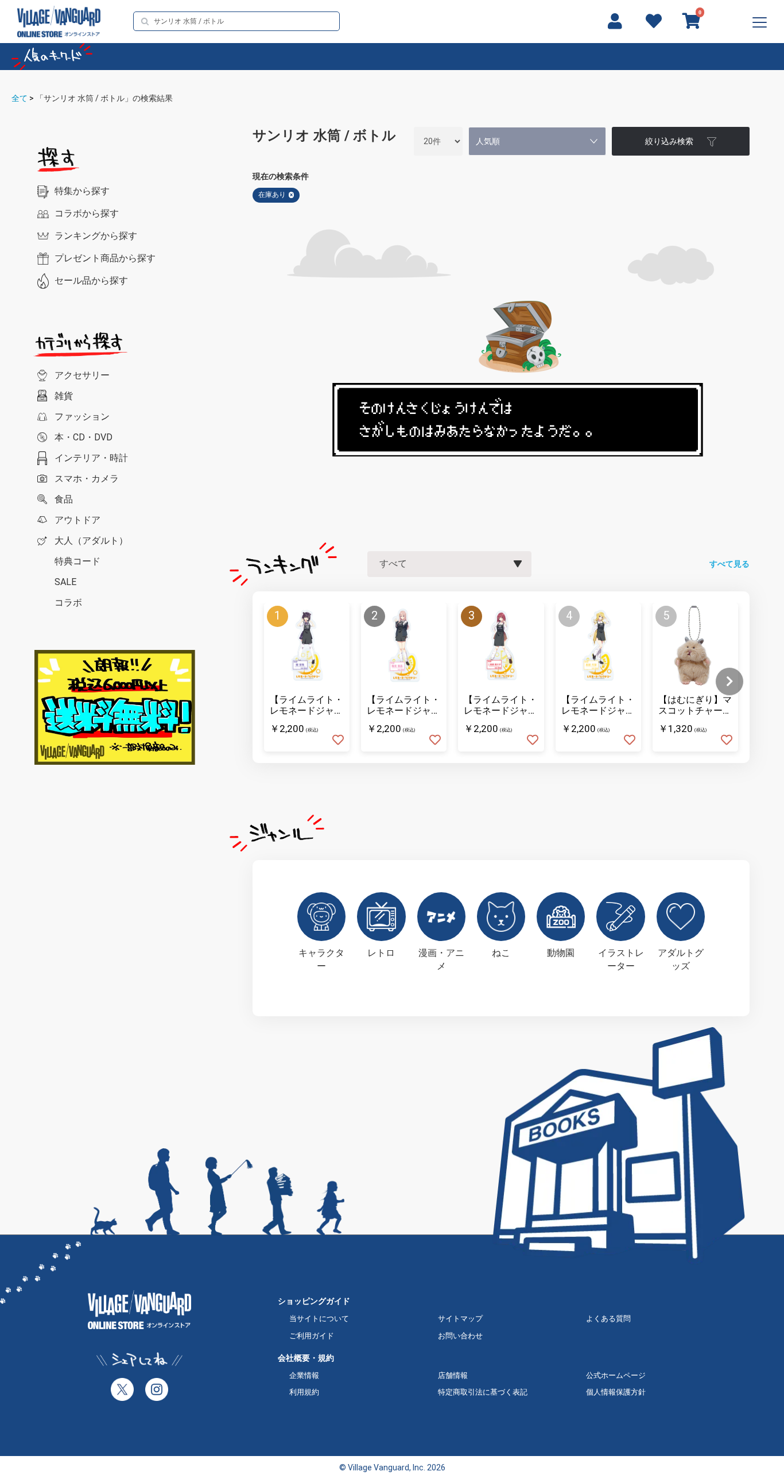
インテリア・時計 (91, 457)
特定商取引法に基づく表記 (482, 1392)
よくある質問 (608, 1318)
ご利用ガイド (311, 1335)
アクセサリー (82, 375)
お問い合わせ (460, 1335)
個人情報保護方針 (616, 1392)
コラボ (68, 602)
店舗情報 (453, 1375)
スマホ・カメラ (87, 478)
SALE (65, 581)
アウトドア (77, 519)
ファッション (82, 416)
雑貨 (64, 395)
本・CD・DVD (83, 437)
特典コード (77, 561)
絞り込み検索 (669, 141)
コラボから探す (87, 213)
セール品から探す (91, 280)
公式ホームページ (616, 1375)
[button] (729, 681)
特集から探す (82, 190)
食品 (64, 499)
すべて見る (729, 563)
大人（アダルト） (91, 540)
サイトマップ (460, 1318)
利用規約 (304, 1392)
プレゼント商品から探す (105, 258)
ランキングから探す (96, 235)
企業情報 (304, 1375)
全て (19, 98)
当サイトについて (319, 1318)
